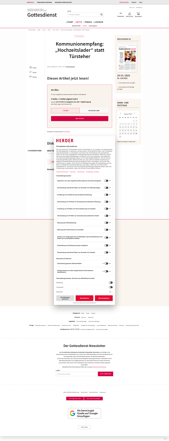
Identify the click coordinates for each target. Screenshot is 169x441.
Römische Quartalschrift (132, 325)
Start (70, 22)
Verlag (134, 2)
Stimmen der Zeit (66, 325)
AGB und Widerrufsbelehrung (71, 392)
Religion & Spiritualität (63, 2)
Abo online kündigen (102, 329)
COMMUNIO (76, 325)
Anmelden (67, 132)
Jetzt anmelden (105, 374)
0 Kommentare (70, 67)
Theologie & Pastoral (44, 2)
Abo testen (80, 118)
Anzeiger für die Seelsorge (88, 325)
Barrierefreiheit (93, 392)
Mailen (34, 77)
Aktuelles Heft (76, 26)
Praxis (88, 22)
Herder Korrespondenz (54, 325)
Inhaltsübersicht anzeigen (127, 83)
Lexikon (99, 22)
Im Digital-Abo (93, 111)
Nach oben (84, 427)
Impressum (103, 392)
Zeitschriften (124, 2)
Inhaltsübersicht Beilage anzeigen (125, 88)
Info (140, 2)
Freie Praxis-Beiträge (93, 321)
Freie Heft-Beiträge (81, 321)
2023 (49, 30)
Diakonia (121, 325)
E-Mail (58, 370)
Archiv (85, 26)
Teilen (34, 68)
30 (136, 133)
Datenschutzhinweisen (99, 367)
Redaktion (139, 7)
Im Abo (65, 111)
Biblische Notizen (112, 325)
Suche (69, 11)
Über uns (132, 7)
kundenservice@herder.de (87, 329)
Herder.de (30, 2)
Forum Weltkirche (101, 325)
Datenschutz (84, 392)
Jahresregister (92, 26)
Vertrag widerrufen (75, 398)
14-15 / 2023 (55, 30)
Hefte (79, 22)
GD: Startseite (31, 30)
